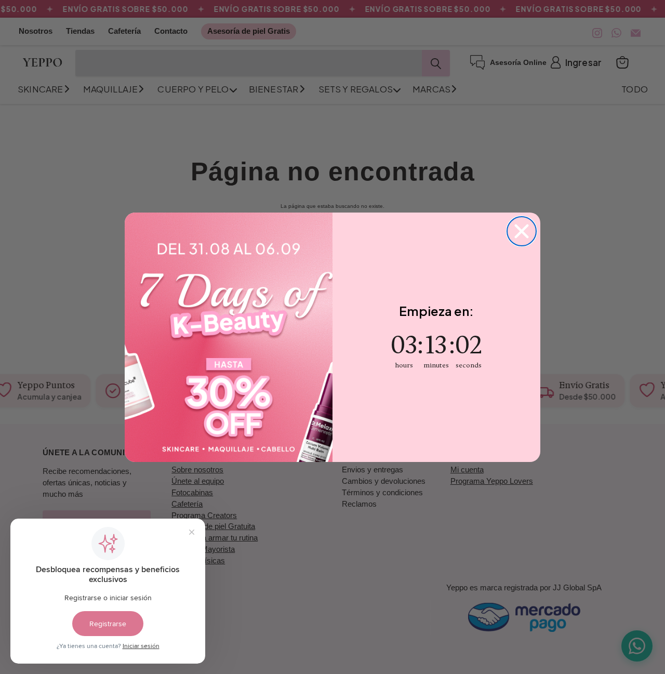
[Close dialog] (521, 231)
